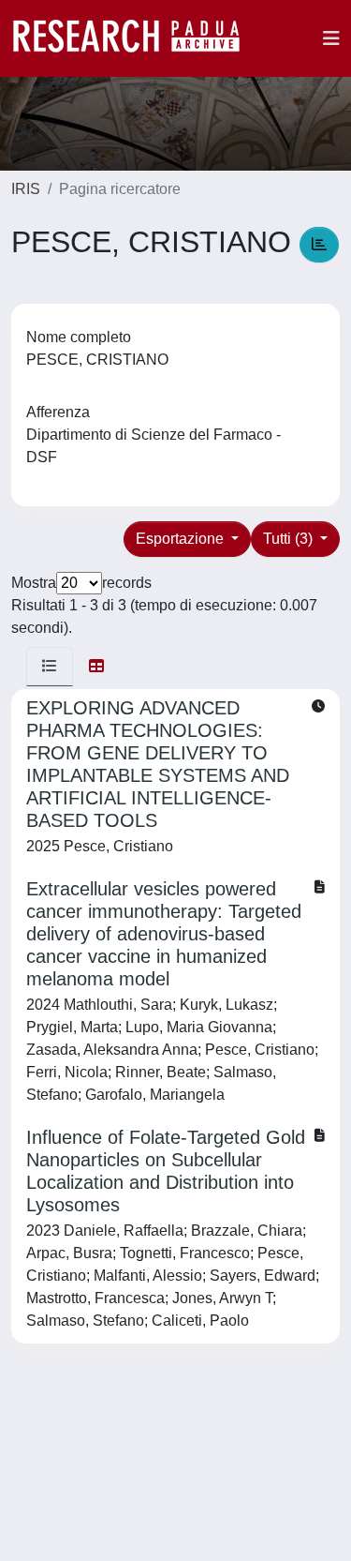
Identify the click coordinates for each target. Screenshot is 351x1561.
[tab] (49, 666)
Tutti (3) (289, 539)
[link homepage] (135, 38)
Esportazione (181, 539)
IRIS (25, 189)
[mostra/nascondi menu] (331, 38)
